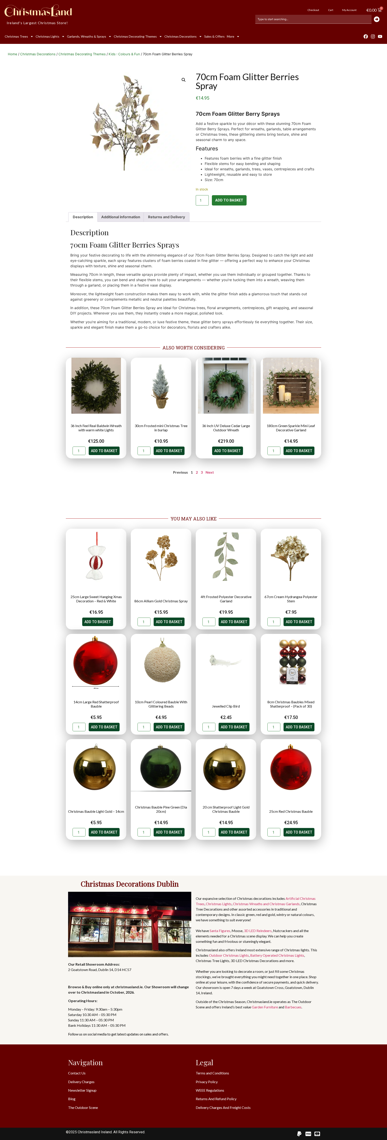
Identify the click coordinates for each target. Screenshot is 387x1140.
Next (210, 472)
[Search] (377, 19)
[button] (184, 80)
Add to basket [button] (104, 450)
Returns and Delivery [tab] (166, 217)
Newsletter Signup (82, 1090)
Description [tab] (83, 217)
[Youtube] (380, 36)
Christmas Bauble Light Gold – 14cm (96, 811)
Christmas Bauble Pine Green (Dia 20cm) (161, 809)
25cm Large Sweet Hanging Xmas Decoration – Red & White (96, 599)
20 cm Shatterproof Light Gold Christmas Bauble (226, 809)
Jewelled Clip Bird (226, 706)
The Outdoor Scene (83, 1107)
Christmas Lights (47, 36)
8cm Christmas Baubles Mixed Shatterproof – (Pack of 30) (290, 704)
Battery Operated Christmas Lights (277, 955)
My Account (349, 10)
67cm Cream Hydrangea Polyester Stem (291, 599)
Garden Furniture (265, 1007)
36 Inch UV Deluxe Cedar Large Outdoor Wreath (226, 427)
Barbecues (293, 1007)
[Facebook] (365, 36)
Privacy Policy (207, 1082)
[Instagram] (372, 36)
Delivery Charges (81, 1082)
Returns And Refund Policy (216, 1099)
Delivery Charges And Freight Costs (223, 1107)
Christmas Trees (16, 36)
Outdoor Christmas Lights (229, 955)
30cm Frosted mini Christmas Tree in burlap (161, 427)
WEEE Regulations (210, 1090)
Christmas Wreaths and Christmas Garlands (266, 904)
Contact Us (77, 1073)
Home (12, 54)
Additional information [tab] (120, 217)
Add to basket (229, 200)
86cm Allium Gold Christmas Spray (161, 601)
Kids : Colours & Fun (124, 54)
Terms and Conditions (212, 1073)
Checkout (313, 10)
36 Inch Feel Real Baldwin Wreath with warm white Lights (96, 427)
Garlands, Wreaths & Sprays (86, 36)
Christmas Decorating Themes (135, 36)
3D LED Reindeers (258, 930)
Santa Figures (220, 930)
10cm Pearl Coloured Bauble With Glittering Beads (161, 704)
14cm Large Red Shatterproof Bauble (96, 704)
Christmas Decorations (180, 36)
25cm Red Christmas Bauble (291, 811)
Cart (330, 10)
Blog (71, 1099)
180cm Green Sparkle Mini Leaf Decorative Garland (291, 427)
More (230, 36)
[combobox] (313, 19)
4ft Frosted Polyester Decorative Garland (226, 599)
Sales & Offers (214, 36)
